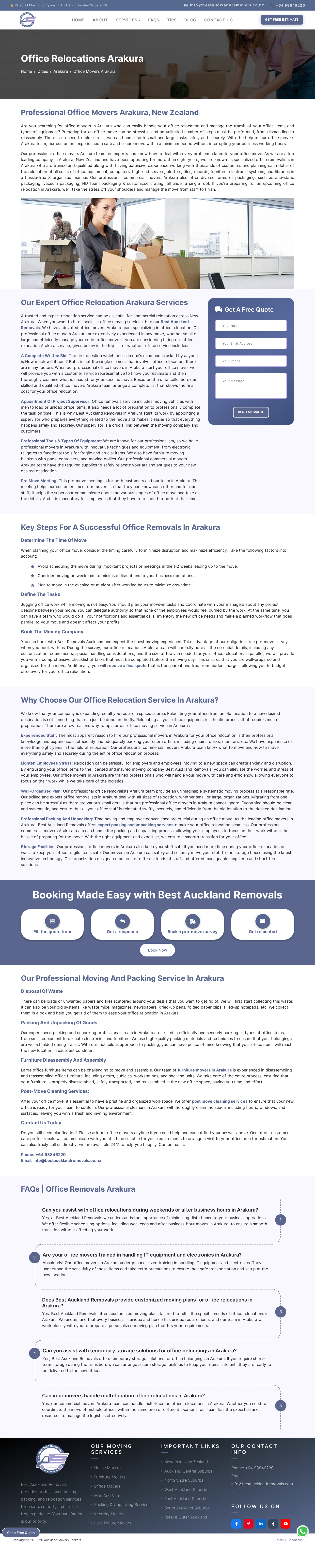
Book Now (157, 950)
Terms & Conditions (288, 1540)
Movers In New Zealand (186, 1461)
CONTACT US (218, 19)
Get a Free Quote (21, 1533)
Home (26, 71)
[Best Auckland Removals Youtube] (285, 1524)
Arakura (60, 71)
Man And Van (106, 1495)
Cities (42, 71)
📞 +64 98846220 (287, 5)
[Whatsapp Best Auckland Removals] (302, 1531)
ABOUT (100, 19)
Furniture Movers (109, 1477)
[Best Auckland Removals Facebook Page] (236, 1524)
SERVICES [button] (127, 19)
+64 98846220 (50, 1154)
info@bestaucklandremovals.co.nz (67, 1160)
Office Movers (107, 1486)
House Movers (107, 1467)
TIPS (172, 19)
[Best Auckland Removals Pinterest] (248, 1524)
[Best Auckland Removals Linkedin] (261, 1524)
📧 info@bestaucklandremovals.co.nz (224, 5)
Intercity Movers (109, 1513)
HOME (78, 19)
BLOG (190, 19)
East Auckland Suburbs (185, 1498)
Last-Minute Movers (112, 1522)
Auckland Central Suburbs (188, 1471)
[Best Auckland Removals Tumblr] (273, 1524)
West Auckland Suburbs (186, 1489)
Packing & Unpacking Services (122, 1504)
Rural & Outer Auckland (185, 1517)
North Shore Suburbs (183, 1480)
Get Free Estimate (282, 19)
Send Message (251, 412)
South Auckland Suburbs (187, 1507)
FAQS (153, 19)
